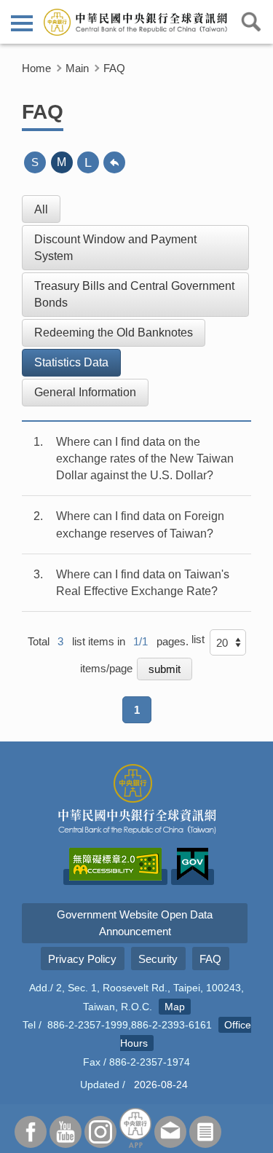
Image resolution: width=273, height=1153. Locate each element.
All (41, 209)
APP (135, 1128)
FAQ (114, 68)
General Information (85, 392)
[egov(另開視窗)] (192, 877)
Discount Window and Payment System (115, 247)
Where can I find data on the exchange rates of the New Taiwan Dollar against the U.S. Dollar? (145, 458)
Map (175, 1006)
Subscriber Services (205, 1132)
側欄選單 (22, 22)
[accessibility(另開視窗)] (115, 877)
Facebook (31, 1132)
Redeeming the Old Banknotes (113, 332)
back (114, 162)
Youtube (66, 1132)
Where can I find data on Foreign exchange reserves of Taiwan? (140, 524)
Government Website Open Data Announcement (135, 922)
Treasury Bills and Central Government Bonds (134, 294)
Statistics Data (71, 362)
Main (77, 68)
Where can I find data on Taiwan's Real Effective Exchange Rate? (142, 582)
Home (36, 68)
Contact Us (170, 1132)
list (198, 639)
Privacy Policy (82, 959)
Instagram (100, 1132)
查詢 (251, 22)
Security (158, 959)
